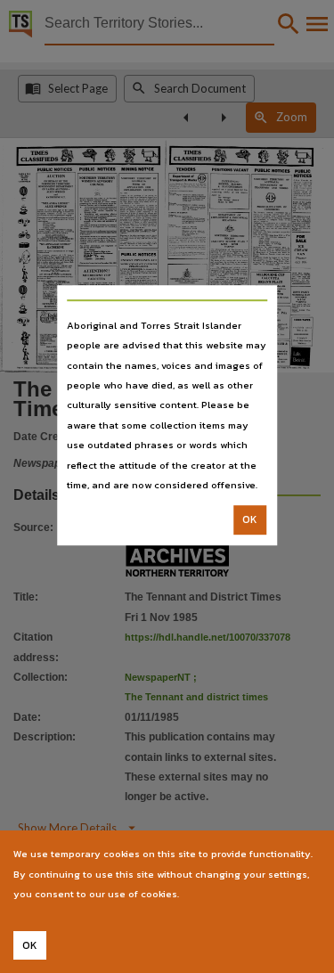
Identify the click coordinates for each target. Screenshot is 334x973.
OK (249, 520)
